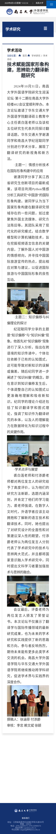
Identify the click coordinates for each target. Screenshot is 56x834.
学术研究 (36, 56)
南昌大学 (39, 3)
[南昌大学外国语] (25, 809)
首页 (25, 56)
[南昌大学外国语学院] (28, 11)
